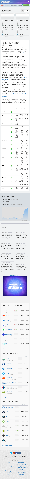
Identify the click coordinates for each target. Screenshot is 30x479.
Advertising (9, 466)
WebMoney (10, 368)
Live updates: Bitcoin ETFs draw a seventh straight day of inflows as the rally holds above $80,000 (7, 268)
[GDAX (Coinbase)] (3, 407)
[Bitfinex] (3, 431)
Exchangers (21, 462)
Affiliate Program (8, 471)
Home (8, 462)
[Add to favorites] (27, 15)
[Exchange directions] (22, 11)
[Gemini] (3, 440)
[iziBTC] (3, 339)
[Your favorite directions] (27, 11)
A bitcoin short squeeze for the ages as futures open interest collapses (7, 246)
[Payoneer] (3, 378)
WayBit (6, 324)
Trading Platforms (21, 466)
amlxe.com (7, 310)
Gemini (7, 440)
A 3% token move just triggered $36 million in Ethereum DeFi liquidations (7, 236)
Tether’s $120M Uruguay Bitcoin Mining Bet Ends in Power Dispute (22, 268)
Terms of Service (21, 472)
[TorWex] (3, 320)
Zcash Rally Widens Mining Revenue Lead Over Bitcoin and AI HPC (21, 236)
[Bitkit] (3, 344)
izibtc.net (7, 340)
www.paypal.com (10, 365)
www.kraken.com (9, 427)
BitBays (7, 421)
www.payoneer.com (11, 379)
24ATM (7, 315)
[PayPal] (3, 364)
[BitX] (3, 412)
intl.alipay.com (10, 374)
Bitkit (6, 343)
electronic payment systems (18, 93)
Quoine (7, 435)
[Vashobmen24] (3, 330)
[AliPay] (3, 373)
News (8, 464)
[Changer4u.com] (3, 334)
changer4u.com (8, 335)
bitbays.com (7, 422)
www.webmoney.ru (11, 369)
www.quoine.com (9, 436)
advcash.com (10, 360)
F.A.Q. (8, 474)
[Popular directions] (25, 11)
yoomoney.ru (10, 383)
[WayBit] (3, 325)
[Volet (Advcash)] (3, 359)
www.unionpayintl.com (12, 388)
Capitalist (9, 391)
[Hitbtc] (3, 417)
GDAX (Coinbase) (9, 407)
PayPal (9, 363)
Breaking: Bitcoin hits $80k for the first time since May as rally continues (22, 257)
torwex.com (7, 321)
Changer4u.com (9, 334)
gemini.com (7, 441)
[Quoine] (3, 435)
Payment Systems (21, 464)
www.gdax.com (8, 408)
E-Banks (21, 469)
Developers (21, 471)
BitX (6, 411)
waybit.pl (7, 326)
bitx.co (6, 413)
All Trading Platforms (7, 445)
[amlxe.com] (3, 311)
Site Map (21, 474)
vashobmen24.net (8, 331)
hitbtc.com (7, 418)
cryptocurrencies (15, 95)
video (23, 53)
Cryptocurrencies (21, 467)
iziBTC (6, 339)
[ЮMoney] (4, 383)
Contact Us (9, 472)
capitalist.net (9, 393)
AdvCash (9, 359)
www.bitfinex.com (9, 432)
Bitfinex (7, 430)
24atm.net (7, 317)
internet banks (6, 95)
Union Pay (10, 387)
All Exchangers (6, 349)
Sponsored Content (15, 275)
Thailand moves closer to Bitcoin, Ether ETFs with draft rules (22, 246)
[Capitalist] (3, 392)
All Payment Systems (8, 397)
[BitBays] (3, 421)
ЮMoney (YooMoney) (11, 382)
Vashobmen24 (8, 329)
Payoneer (9, 377)
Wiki (9, 476)
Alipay (8, 373)
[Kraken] (3, 426)
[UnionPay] (3, 387)
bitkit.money (7, 345)
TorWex (7, 320)
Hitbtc (7, 416)
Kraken (7, 426)
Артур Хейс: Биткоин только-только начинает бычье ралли (7, 256)
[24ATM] (3, 316)
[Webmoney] (3, 368)
